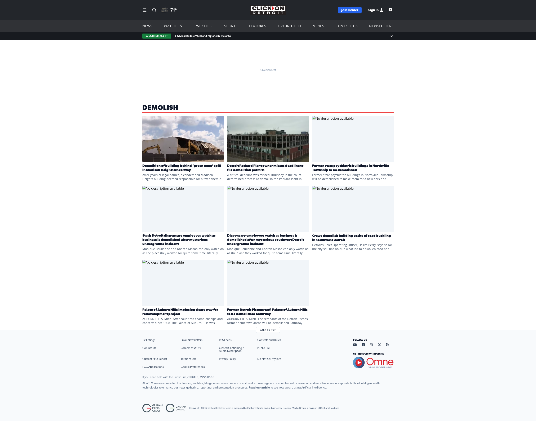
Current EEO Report (154, 359)
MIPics (318, 26)
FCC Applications (153, 366)
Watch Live (174, 26)
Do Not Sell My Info (269, 359)
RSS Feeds (225, 340)
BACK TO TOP (268, 330)
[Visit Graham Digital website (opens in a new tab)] (176, 408)
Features (257, 26)
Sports (231, 26)
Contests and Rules (269, 340)
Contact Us (347, 26)
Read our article (259, 387)
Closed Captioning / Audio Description (231, 349)
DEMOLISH (160, 107)
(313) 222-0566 (203, 377)
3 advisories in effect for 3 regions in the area (203, 36)
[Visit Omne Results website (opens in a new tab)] (373, 362)
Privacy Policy (227, 359)
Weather (204, 26)
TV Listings (148, 340)
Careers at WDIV (191, 348)
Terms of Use (188, 359)
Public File (263, 348)
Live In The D (289, 26)
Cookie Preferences (193, 366)
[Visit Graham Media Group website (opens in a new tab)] (152, 408)
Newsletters (381, 26)
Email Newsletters (191, 340)
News (147, 26)
